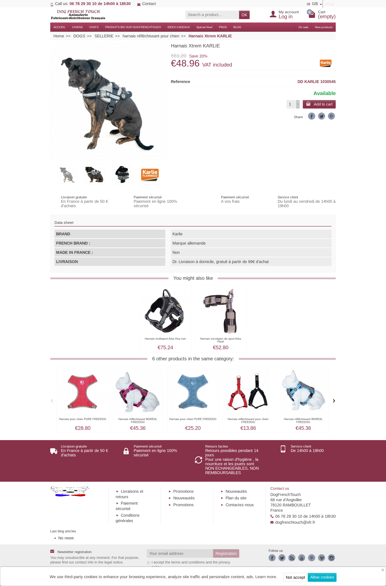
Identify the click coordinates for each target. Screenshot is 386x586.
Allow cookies (322, 577)
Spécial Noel (204, 27)
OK (244, 15)
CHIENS (77, 27)
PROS (223, 27)
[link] (311, 116)
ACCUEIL (59, 27)
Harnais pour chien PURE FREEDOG (82, 419)
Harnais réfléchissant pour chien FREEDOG (248, 420)
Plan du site (236, 498)
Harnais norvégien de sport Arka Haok (220, 340)
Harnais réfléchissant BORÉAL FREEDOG (137, 420)
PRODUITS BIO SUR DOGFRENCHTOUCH (133, 27)
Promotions (183, 491)
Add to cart (323, 104)
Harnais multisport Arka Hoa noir (165, 338)
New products (324, 27)
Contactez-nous (240, 505)
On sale (303, 27)
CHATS (94, 27)
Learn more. (266, 577)
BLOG (237, 27)
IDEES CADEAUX (178, 27)
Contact (149, 3)
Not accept (295, 577)
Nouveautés (184, 498)
